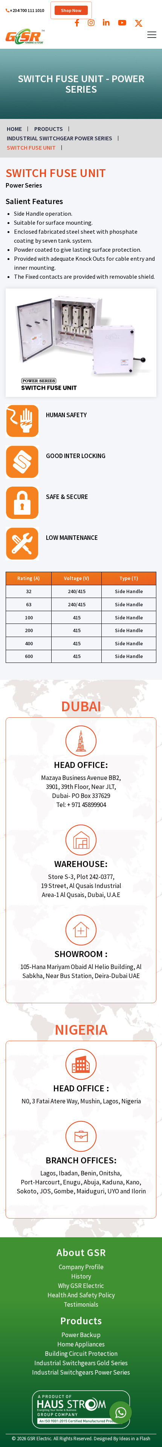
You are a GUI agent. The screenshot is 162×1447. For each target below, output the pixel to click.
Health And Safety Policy (81, 1295)
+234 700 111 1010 (27, 10)
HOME (14, 128)
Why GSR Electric (81, 1286)
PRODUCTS (48, 128)
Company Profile (81, 1267)
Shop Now (71, 10)
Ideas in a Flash (134, 1438)
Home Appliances (81, 1344)
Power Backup (81, 1335)
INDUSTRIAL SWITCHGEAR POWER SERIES (59, 138)
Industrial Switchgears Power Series (81, 1372)
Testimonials (81, 1304)
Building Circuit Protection (81, 1353)
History (81, 1276)
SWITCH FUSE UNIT (31, 147)
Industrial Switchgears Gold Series (81, 1363)
